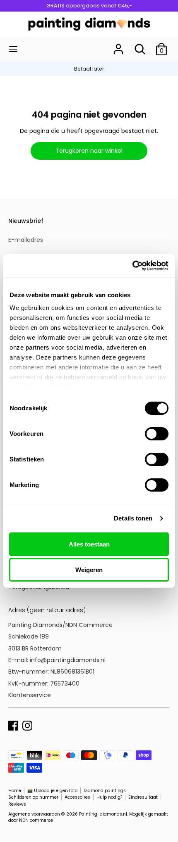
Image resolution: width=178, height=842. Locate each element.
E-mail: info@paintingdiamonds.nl (57, 660)
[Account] (118, 45)
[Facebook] (13, 725)
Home (14, 791)
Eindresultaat (143, 797)
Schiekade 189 (28, 636)
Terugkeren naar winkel (89, 151)
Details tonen (133, 518)
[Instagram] (27, 725)
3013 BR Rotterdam (35, 648)
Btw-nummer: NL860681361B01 (51, 671)
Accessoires (77, 797)
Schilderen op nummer (33, 797)
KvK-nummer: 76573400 (43, 683)
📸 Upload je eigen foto (52, 791)
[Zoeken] (140, 45)
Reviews (17, 804)
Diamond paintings (105, 791)
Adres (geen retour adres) (47, 610)
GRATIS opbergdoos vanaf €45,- (89, 5)
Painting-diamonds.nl (103, 814)
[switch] (156, 433)
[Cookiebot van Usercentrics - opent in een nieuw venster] (132, 265)
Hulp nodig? (109, 797)
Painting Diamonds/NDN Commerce (60, 625)
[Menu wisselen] (13, 49)
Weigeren (89, 569)
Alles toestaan (89, 544)
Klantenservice (29, 695)
